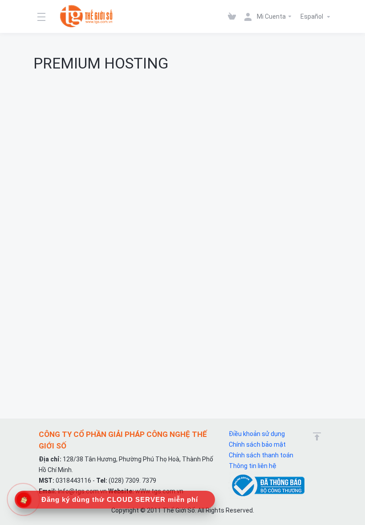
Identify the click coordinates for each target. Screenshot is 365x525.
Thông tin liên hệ (252, 465)
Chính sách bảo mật (257, 444)
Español (312, 16)
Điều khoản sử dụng (257, 433)
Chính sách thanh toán (261, 455)
